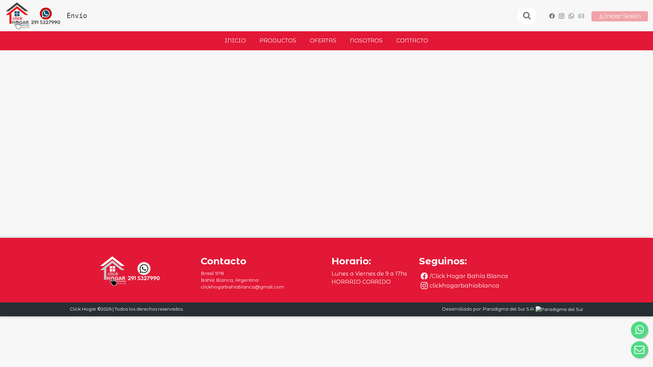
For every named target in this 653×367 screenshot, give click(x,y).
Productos (277, 40)
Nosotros (366, 40)
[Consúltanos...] (571, 15)
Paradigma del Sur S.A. (509, 309)
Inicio (235, 40)
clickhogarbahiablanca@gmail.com (242, 287)
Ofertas (323, 40)
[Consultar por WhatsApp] (639, 329)
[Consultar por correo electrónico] (639, 349)
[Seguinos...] (552, 15)
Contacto (412, 40)
